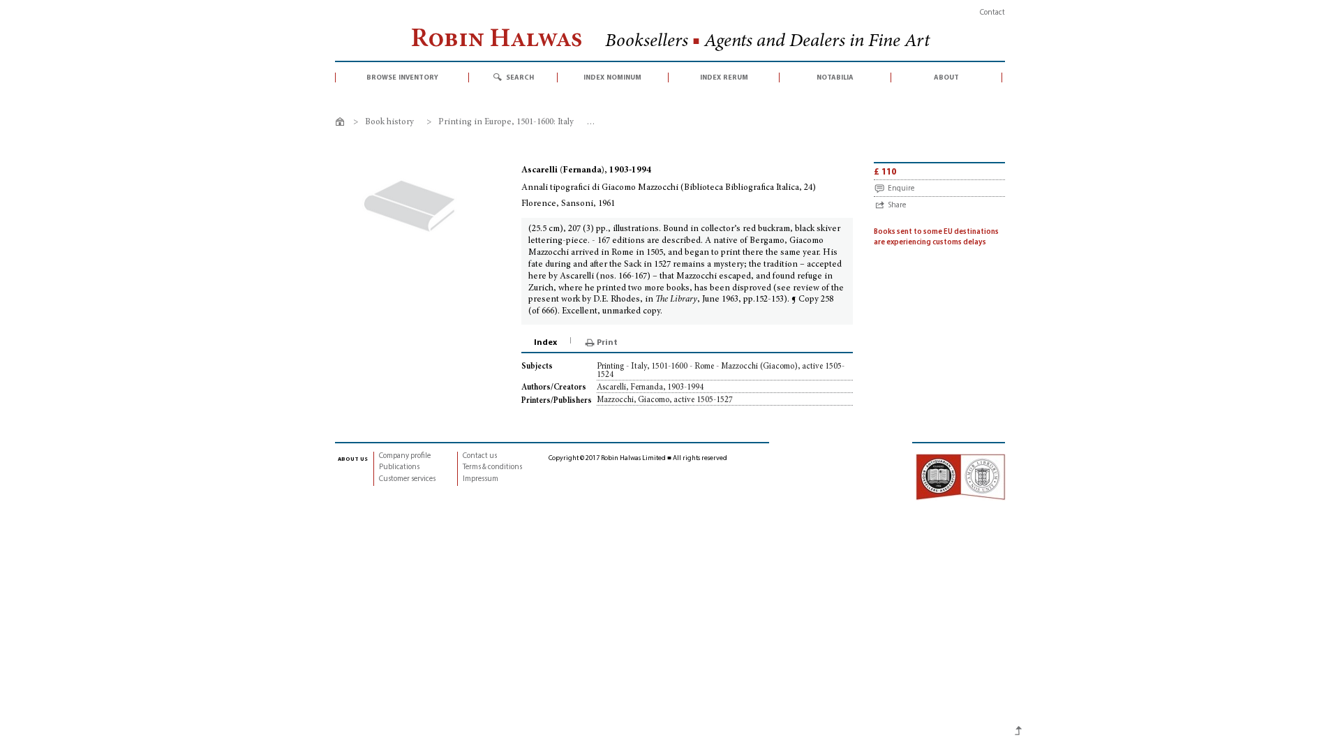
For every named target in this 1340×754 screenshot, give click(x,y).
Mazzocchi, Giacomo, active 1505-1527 (665, 400)
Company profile (405, 456)
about (946, 77)
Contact (992, 13)
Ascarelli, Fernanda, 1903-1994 (650, 387)
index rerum (724, 77)
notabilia (835, 77)
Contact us (480, 456)
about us (353, 458)
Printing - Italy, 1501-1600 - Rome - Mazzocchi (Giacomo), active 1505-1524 (720, 370)
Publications (399, 467)
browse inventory (402, 77)
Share (897, 205)
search (520, 77)
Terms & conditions (492, 467)
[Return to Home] (342, 124)
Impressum (480, 479)
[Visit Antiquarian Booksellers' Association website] (960, 477)
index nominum (612, 77)
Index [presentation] (545, 343)
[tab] (546, 342)
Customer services (407, 479)
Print (607, 343)
